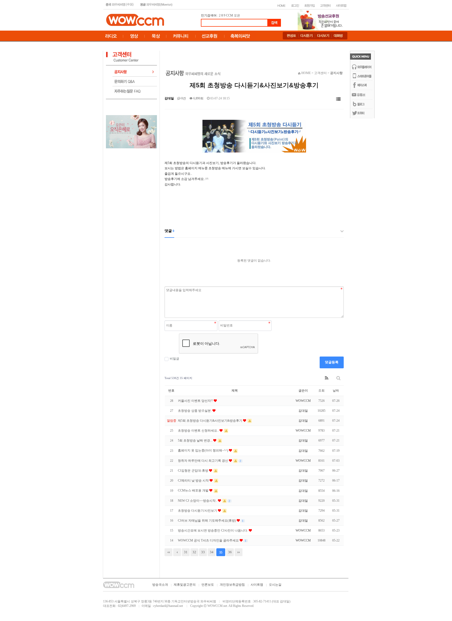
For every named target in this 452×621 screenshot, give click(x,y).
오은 (237, 15)
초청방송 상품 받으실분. (195, 411)
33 (203, 552)
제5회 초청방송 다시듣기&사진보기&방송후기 (210, 420)
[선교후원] (322, 19)
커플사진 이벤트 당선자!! (196, 401)
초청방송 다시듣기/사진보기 (198, 510)
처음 (168, 552)
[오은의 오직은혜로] (131, 131)
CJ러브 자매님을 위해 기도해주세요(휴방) (207, 520)
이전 (177, 552)
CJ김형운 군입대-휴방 (193, 470)
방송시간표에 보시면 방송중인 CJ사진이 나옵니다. (213, 530)
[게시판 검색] (338, 378)
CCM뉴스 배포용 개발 (193, 490)
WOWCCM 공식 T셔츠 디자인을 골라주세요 (209, 540)
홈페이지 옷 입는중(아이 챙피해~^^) (203, 450)
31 (186, 552)
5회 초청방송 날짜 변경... (195, 440)
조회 (321, 390)
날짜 (336, 390)
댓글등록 (331, 362)
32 (194, 552)
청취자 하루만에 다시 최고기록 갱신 (203, 460)
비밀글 (174, 358)
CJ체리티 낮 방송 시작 (194, 480)
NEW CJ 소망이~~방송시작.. (198, 501)
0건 (183, 98)
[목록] (338, 99)
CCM (229, 15)
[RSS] (326, 378)
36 (230, 552)
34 (211, 552)
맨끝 (238, 552)
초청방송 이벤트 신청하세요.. (198, 430)
